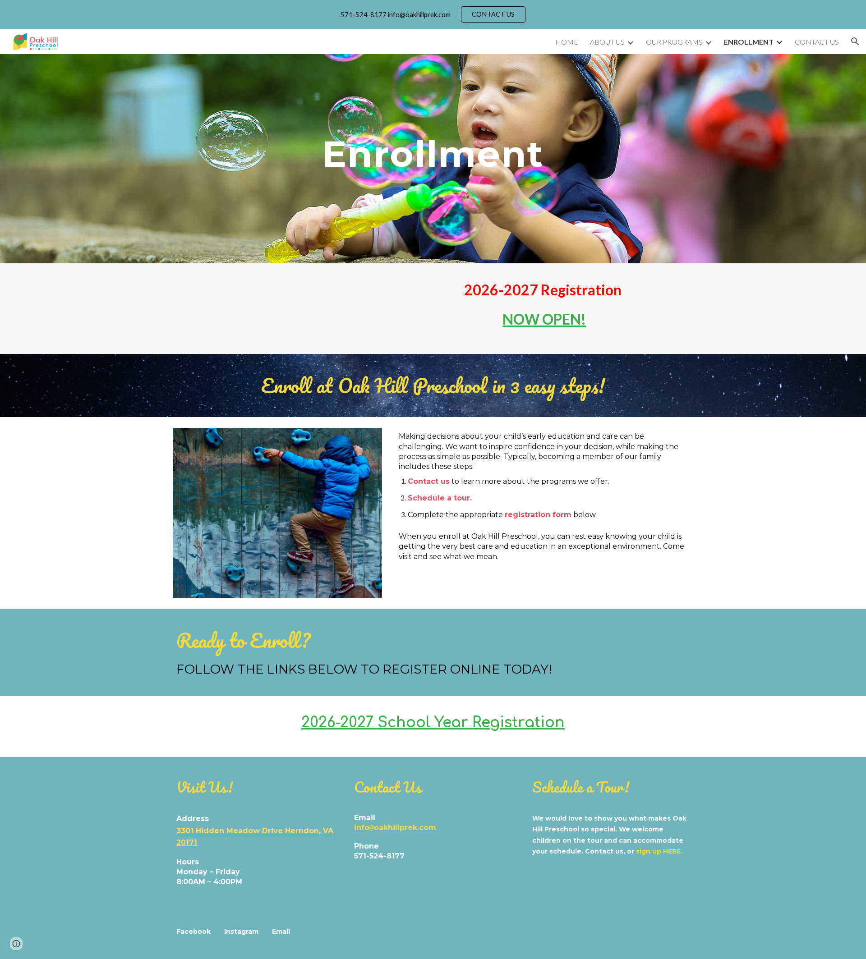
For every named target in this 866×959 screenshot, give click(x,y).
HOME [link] (566, 41)
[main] (433, 153)
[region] (433, 14)
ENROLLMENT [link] (749, 41)
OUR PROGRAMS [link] (674, 41)
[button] (855, 41)
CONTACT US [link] (817, 41)
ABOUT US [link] (607, 41)
